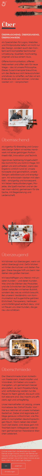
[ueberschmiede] (4, 4)
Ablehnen (18, 466)
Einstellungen (10, 471)
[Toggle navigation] (38, 4)
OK (6, 466)
